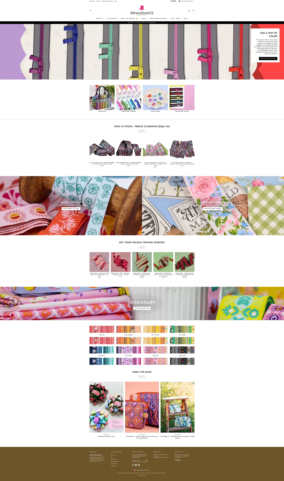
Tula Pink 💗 (112, 18)
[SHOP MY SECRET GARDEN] (213, 205)
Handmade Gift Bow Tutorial (106, 436)
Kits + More (176, 18)
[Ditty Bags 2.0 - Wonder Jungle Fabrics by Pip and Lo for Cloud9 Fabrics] (142, 407)
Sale (186, 18)
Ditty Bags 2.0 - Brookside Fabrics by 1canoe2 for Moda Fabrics (177, 437)
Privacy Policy (114, 463)
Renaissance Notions (159, 18)
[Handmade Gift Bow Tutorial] (106, 407)
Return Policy (114, 459)
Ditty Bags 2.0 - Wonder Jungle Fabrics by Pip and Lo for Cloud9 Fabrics (142, 437)
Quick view (102, 159)
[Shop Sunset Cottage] (71, 205)
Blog (115, 1)
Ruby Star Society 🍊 (129, 18)
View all (142, 131)
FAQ (112, 457)
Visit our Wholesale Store (95, 454)
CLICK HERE (177, 459)
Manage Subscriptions (107, 1)
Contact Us (113, 465)
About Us (98, 1)
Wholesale (92, 1)
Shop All (100, 18)
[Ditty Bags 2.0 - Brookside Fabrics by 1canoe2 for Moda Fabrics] (178, 407)
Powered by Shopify (142, 475)
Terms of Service (115, 461)
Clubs (143, 18)
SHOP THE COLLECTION (268, 58)
